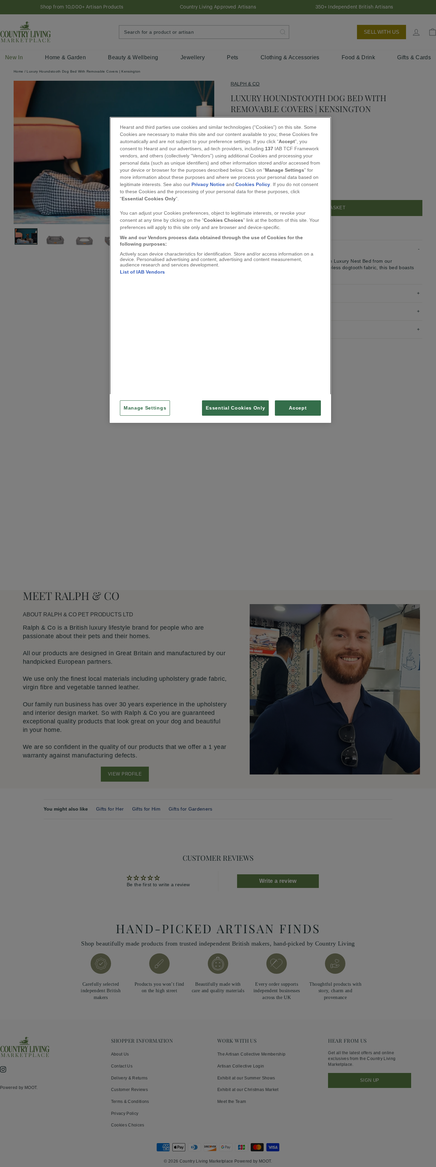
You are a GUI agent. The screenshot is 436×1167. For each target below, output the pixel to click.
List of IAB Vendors (142, 272)
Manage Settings (145, 408)
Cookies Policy (252, 184)
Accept (298, 408)
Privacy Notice (208, 184)
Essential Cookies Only (235, 408)
